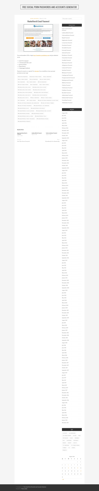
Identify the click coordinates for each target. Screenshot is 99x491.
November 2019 (65, 313)
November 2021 (65, 253)
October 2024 (65, 165)
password (69, 440)
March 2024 (64, 183)
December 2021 (65, 250)
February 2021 (65, 275)
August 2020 (64, 290)
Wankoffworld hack (23, 108)
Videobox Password (66, 85)
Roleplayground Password (67, 80)
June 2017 (64, 377)
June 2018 (64, 347)
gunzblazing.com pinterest (41, 92)
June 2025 (64, 145)
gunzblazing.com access (24, 87)
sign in (75, 442)
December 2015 (65, 422)
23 (80, 471)
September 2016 (65, 400)
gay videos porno (44, 84)
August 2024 (64, 170)
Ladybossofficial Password (37, 133)
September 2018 (65, 340)
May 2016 (64, 410)
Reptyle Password (66, 38)
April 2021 (64, 270)
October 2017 (65, 367)
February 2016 (65, 417)
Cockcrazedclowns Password (51, 133)
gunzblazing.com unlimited (40, 95)
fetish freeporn (42, 82)
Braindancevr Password (67, 55)
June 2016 (64, 407)
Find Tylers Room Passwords (23, 141)
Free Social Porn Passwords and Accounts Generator (35, 487)
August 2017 (64, 372)
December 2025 (65, 130)
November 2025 (65, 133)
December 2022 (65, 220)
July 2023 (64, 203)
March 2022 (64, 243)
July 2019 (64, 323)
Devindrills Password (66, 48)
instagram (65, 438)
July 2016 (64, 405)
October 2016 (65, 397)
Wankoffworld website (24, 121)
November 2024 (65, 163)
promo (64, 442)
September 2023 (65, 198)
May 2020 (64, 298)
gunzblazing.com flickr (39, 90)
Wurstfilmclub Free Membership (52, 141)
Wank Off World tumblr (47, 103)
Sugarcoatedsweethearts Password (22, 133)
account (65, 433)
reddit (69, 442)
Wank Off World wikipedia (25, 105)
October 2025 (65, 135)
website (65, 450)
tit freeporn (21, 100)
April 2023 (64, 210)
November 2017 (65, 365)
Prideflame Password (66, 90)
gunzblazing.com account (39, 87)
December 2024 (65, 160)
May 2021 (64, 268)
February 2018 (65, 357)
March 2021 (64, 273)
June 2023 (64, 205)
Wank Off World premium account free (48, 100)
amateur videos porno (35, 76)
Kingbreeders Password (67, 40)
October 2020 (65, 285)
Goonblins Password (66, 60)
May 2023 (64, 208)
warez (73, 447)
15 (77, 468)
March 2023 (64, 213)
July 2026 (64, 115)
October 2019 (65, 315)
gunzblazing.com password (25, 92)
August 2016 (64, 402)
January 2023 (64, 218)
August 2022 (64, 230)
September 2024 (65, 168)
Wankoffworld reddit (38, 113)
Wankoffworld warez (42, 119)
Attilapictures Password (67, 65)
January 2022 (65, 248)
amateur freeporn (23, 76)
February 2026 (65, 128)
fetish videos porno (23, 84)
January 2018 (64, 360)
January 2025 (65, 158)
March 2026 (64, 125)
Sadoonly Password (66, 53)
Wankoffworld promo (24, 113)
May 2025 (64, 148)
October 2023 (65, 195)
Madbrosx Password (66, 82)
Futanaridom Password (67, 58)
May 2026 (64, 120)
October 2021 (65, 255)
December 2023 (65, 190)
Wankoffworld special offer (25, 116)
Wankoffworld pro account (43, 111)
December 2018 (65, 332)
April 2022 (64, 240)
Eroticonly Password (66, 50)
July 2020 (64, 293)
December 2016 (65, 392)
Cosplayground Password (67, 75)
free (79, 435)
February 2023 (65, 215)
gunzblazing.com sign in (24, 95)
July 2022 (64, 233)
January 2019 (64, 330)
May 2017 (64, 380)
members (77, 438)
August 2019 (64, 320)
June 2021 (64, 265)
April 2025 (64, 150)
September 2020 (65, 288)
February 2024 (65, 185)
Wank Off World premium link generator (28, 103)
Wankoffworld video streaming (26, 119)
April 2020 (64, 300)
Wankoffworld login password (26, 111)
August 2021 (64, 260)
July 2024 (64, 173)
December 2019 (65, 310)
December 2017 (65, 362)
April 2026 (64, 123)
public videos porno (46, 97)
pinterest (76, 440)
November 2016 (65, 395)
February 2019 (65, 328)
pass (64, 440)
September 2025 (65, 138)
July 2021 (64, 263)
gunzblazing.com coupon (24, 90)
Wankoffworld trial (40, 116)
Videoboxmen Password (67, 87)
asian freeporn (34, 79)
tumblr (64, 447)
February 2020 (65, 305)
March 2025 (64, 153)
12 (68, 468)
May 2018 (64, 350)
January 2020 (65, 308)
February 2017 (65, 387)
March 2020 (64, 303)
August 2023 (64, 200)
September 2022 (65, 228)
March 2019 (64, 325)
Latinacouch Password (66, 67)
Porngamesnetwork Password (68, 77)
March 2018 (64, 355)
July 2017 (64, 375)
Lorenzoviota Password (67, 43)
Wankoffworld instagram (38, 108)
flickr (74, 435)
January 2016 (64, 420)
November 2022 (65, 223)
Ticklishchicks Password (67, 102)
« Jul (63, 479)
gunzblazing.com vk (23, 97)
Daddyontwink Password (67, 97)
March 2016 (64, 415)
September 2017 (65, 370)
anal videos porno (23, 79)
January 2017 (64, 390)
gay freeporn (34, 84)
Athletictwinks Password (67, 95)
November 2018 (65, 335)
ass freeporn (21, 82)
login (71, 438)
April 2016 (64, 412)
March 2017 (64, 385)
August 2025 (64, 140)
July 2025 (64, 143)
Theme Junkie (24, 488)
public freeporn (35, 97)
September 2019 (65, 318)
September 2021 (65, 258)
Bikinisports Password (66, 72)
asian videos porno (45, 79)
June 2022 (64, 235)
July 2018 (64, 345)
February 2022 (65, 245)
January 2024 (65, 188)
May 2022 (64, 238)
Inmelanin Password (66, 70)
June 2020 (64, 295)
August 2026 (64, 113)
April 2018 (64, 352)
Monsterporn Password (67, 63)
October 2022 (65, 225)
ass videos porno (31, 82)
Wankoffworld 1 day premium (41, 105)
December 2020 (65, 280)
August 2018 (64, 342)
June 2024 (64, 175)
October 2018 (65, 337)
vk (69, 447)
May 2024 (64, 178)
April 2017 (64, 382)
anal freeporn (47, 76)
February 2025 (65, 155)
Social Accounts (34, 18)
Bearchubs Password (66, 92)
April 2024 (64, 180)
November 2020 (65, 283)
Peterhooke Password (66, 45)
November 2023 (65, 193)
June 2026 (64, 118)
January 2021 (64, 278)
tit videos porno (31, 100)
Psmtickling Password (66, 100)
